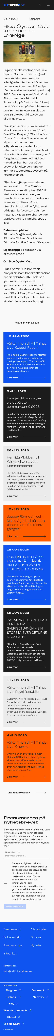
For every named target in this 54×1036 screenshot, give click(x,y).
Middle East (11, 1024)
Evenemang (11, 929)
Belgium (11, 990)
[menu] (48, 4)
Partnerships (12, 945)
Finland (11, 997)
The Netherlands (15, 1010)
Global (11, 1017)
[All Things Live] (14, 5)
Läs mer (12, 378)
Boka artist (11, 937)
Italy (11, 1004)
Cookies (8, 1030)
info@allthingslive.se (17, 971)
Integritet (10, 953)
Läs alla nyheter (18, 793)
